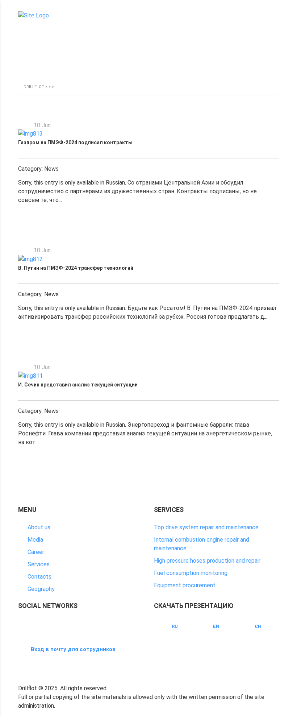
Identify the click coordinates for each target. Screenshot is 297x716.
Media (35, 539)
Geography (41, 588)
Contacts (39, 576)
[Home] (33, 15)
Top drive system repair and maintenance (206, 527)
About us (39, 527)
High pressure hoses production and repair (207, 560)
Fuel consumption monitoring (190, 573)
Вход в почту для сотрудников (73, 649)
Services (39, 564)
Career (36, 552)
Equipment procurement (185, 585)
